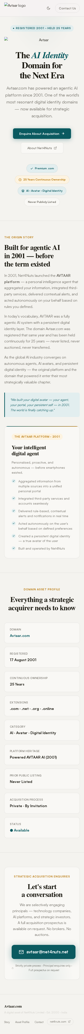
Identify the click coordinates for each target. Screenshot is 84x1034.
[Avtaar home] (15, 8)
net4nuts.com (58, 1021)
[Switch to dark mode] (48, 8)
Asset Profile (22, 1022)
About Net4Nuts (39, 148)
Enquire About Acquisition (39, 133)
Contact (39, 1022)
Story (7, 1022)
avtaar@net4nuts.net (47, 951)
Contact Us (67, 8)
